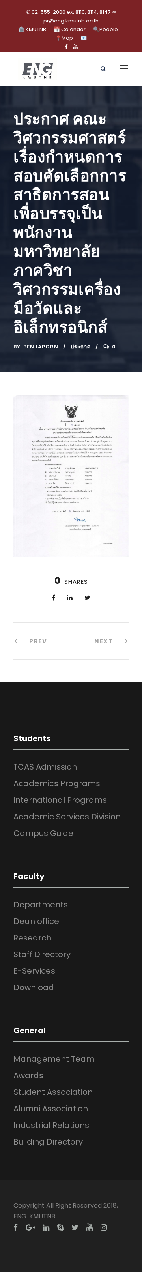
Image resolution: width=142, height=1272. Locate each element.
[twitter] (74, 1227)
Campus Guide (43, 833)
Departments (40, 904)
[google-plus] (30, 1227)
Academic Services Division (67, 816)
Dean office (36, 921)
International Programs (60, 800)
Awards (28, 1075)
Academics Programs (56, 783)
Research (32, 937)
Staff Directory (42, 954)
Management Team (53, 1058)
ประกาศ (81, 346)
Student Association (53, 1092)
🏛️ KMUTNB (32, 29)
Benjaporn (40, 346)
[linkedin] (46, 1227)
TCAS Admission (45, 766)
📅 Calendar (70, 29)
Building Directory (48, 1141)
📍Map (64, 38)
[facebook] (66, 47)
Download (33, 987)
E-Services (34, 970)
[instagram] (104, 1227)
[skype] (60, 1227)
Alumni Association (50, 1108)
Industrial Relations (51, 1125)
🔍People (105, 29)
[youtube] (75, 47)
